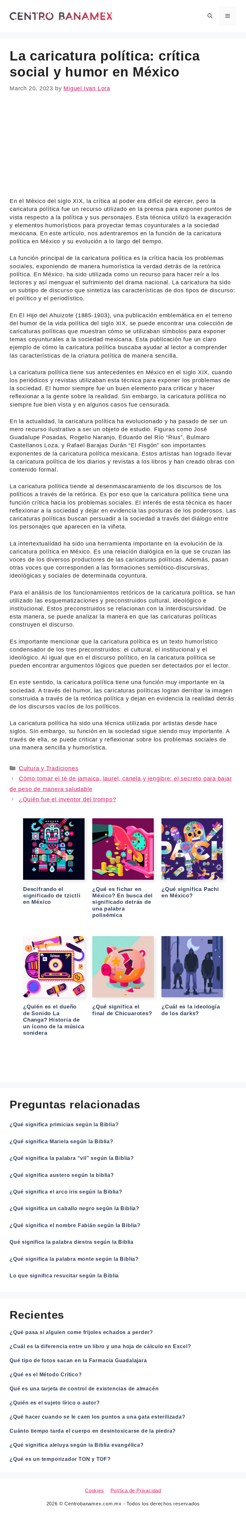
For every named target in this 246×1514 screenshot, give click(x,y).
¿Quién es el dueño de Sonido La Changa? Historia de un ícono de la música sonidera (53, 1020)
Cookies (94, 1490)
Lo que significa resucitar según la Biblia (64, 1275)
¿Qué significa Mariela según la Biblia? (61, 1141)
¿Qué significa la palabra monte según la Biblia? (74, 1259)
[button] (210, 16)
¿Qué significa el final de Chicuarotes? (122, 1010)
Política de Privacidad (136, 1490)
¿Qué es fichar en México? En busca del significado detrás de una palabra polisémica (122, 902)
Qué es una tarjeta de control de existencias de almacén (84, 1388)
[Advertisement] (123, 150)
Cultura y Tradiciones (48, 768)
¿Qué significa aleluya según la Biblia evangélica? (77, 1445)
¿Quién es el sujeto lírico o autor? (55, 1402)
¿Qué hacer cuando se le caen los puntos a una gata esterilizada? (97, 1417)
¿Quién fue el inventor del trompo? (67, 799)
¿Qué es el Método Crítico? (46, 1374)
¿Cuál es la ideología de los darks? (190, 1010)
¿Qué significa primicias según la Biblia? (64, 1124)
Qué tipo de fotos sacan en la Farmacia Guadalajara (78, 1360)
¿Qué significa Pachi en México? (190, 892)
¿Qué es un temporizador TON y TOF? (60, 1459)
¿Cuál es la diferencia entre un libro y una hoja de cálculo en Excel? (100, 1346)
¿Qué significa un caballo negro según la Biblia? (74, 1208)
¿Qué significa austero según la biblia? (62, 1175)
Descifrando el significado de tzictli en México (51, 895)
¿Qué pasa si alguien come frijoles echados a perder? (81, 1332)
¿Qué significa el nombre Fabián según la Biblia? (75, 1225)
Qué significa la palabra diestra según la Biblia (72, 1242)
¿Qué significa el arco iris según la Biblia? (66, 1191)
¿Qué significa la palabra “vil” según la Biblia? (72, 1158)
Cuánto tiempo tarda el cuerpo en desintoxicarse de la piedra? (93, 1431)
